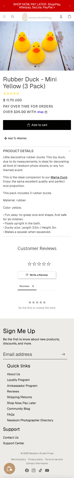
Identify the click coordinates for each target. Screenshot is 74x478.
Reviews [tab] (24, 286)
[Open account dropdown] (61, 16)
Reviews (13, 391)
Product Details (18, 151)
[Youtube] (47, 470)
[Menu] (4, 16)
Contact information (37, 463)
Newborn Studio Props (41, 453)
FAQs (10, 415)
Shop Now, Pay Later (21, 403)
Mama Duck (59, 177)
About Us (13, 374)
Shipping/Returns (19, 397)
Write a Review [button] (39, 275)
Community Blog (18, 409)
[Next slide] (70, 6)
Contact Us (10, 437)
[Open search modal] (12, 16)
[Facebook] (27, 470)
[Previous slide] (4, 6)
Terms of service (54, 459)
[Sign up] (63, 354)
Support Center (13, 443)
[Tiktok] (40, 470)
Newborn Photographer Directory (30, 420)
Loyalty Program (18, 380)
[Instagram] (33, 470)
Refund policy (18, 459)
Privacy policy (35, 459)
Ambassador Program (22, 386)
